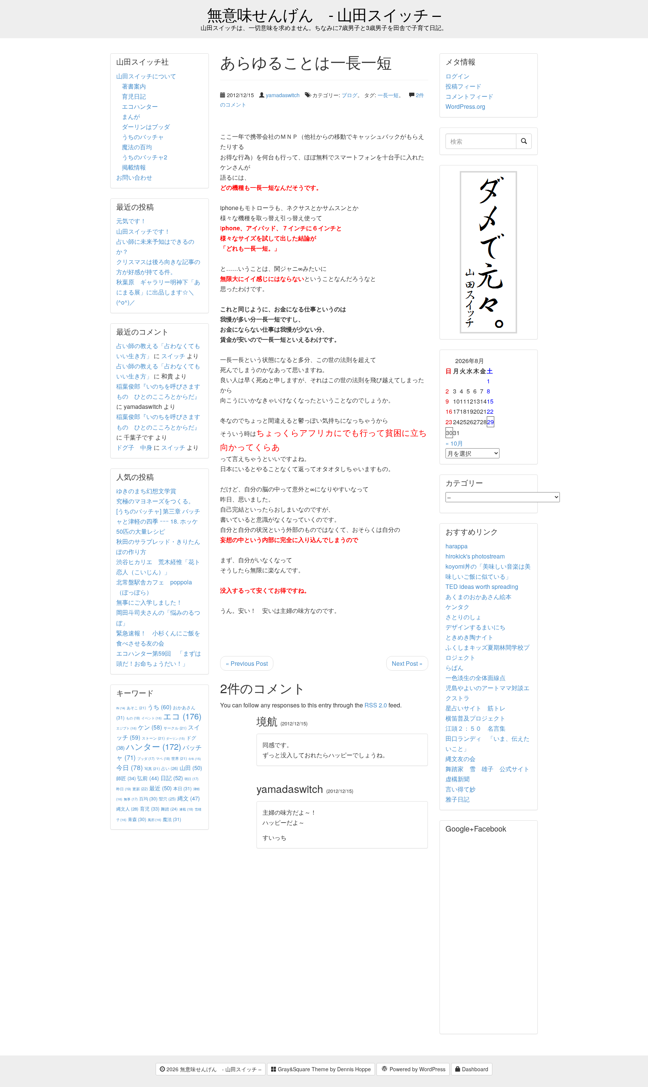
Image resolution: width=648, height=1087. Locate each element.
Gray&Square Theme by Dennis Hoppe (323, 1069)
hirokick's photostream (475, 556)
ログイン (458, 76)
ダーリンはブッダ (146, 126)
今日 (129, 767)
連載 (186, 809)
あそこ (136, 707)
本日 (182, 788)
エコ (182, 716)
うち (159, 707)
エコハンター (140, 106)
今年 (194, 759)
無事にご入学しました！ (149, 602)
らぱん (455, 667)
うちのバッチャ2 (144, 157)
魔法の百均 (137, 147)
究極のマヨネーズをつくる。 (155, 501)
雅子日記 (458, 799)
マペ (163, 758)
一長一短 (388, 95)
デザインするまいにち (476, 627)
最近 (160, 788)
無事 (131, 799)
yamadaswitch (283, 95)
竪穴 (167, 799)
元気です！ (131, 220)
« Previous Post (247, 663)
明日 (191, 778)
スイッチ (173, 355)
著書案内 (134, 86)
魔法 (172, 819)
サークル (175, 728)
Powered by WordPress (417, 1069)
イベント (151, 718)
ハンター (153, 746)
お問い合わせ (134, 177)
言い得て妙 (461, 789)
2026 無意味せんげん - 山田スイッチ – (213, 1069)
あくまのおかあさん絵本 (479, 596)
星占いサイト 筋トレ (476, 708)
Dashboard (474, 1069)
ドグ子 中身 (134, 447)
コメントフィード (470, 96)
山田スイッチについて (146, 76)
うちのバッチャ (143, 136)
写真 (152, 768)
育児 (149, 808)
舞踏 (169, 809)
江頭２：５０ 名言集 (476, 728)
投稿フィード (464, 86)
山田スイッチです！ (143, 231)
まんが (131, 116)
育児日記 (134, 96)
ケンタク (458, 606)
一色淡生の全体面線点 (476, 677)
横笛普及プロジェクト (476, 718)
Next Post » (407, 663)
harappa (457, 546)
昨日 (123, 788)
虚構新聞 (458, 779)
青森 (137, 819)
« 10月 (454, 443)
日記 (171, 778)
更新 (140, 788)
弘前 (148, 778)
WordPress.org (465, 106)
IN (120, 708)
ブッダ (145, 758)
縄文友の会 (461, 758)
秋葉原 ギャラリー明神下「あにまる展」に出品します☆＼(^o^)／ (158, 292)
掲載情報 (134, 167)
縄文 (188, 798)
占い (169, 768)
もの (133, 718)
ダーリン (175, 738)
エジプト (126, 728)
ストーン (153, 738)
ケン (150, 727)
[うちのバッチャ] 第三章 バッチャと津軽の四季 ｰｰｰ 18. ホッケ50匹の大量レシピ (158, 521)
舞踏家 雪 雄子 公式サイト (488, 768)
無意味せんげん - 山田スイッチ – (324, 14)
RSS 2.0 (375, 705)
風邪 (154, 819)
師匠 (126, 778)
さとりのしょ (464, 617)
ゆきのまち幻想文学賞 (146, 490)
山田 (191, 768)
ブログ (349, 95)
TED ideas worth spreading (482, 586)
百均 (148, 798)
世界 (179, 758)
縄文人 (127, 809)
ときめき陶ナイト (470, 637)
